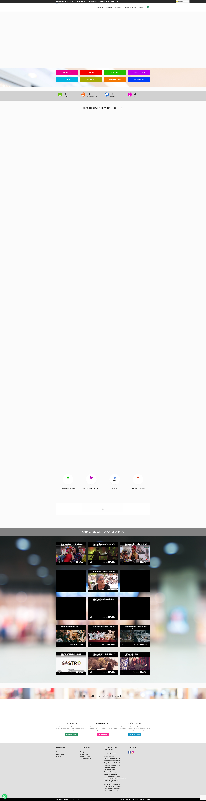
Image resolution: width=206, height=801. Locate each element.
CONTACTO (67, 79)
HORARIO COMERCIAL (138, 73)
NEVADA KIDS (91, 79)
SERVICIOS (91, 73)
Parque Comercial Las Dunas (112, 765)
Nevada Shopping (109, 756)
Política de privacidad (125, 799)
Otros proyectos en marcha (112, 789)
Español (180, 1)
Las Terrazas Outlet (109, 770)
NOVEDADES (115, 73)
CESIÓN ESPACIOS (138, 79)
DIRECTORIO (67, 73)
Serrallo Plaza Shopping (110, 774)
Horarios (58, 756)
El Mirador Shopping (109, 767)
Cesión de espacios (85, 759)
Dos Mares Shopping (110, 772)
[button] (4, 796)
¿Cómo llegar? (60, 754)
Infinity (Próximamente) (111, 791)
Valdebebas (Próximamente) (112, 784)
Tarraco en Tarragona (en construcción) (111, 781)
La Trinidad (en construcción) (112, 786)
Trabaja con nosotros (86, 752)
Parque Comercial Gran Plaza (112, 760)
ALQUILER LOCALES (115, 79)
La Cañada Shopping (110, 754)
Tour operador (84, 754)
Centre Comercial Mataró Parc (112, 758)
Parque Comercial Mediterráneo (113, 763)
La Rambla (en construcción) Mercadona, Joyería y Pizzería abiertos (115, 777)
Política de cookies (145, 799)
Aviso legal (135, 799)
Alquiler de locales (85, 756)
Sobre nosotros (60, 752)
